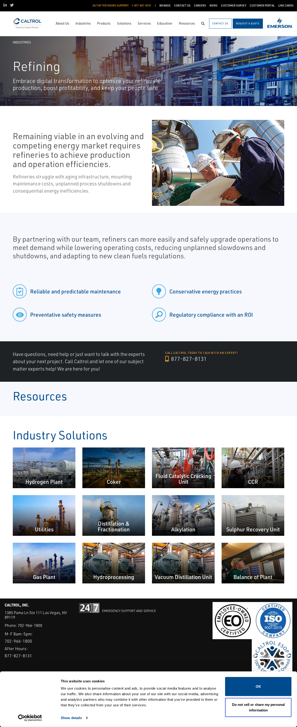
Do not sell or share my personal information (258, 707)
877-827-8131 (188, 358)
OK (258, 686)
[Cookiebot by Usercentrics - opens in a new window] (30, 717)
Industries (22, 42)
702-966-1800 (30, 625)
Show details (71, 718)
